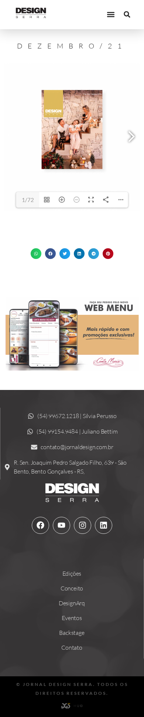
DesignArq (72, 603)
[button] (110, 15)
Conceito (72, 588)
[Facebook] (40, 525)
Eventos (72, 618)
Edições (72, 573)
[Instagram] (82, 525)
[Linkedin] (103, 525)
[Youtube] (61, 525)
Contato (71, 647)
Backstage (71, 632)
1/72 (28, 199)
